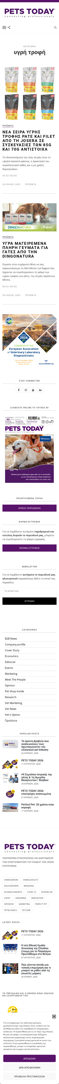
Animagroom (11, 879)
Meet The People (15, 679)
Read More (9, 175)
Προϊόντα (8, 126)
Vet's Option (12, 714)
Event (7, 898)
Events (9, 668)
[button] (54, 1016)
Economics (11, 656)
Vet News (10, 709)
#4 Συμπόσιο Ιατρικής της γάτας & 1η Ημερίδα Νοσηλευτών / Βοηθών (36, 777)
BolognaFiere (11, 885)
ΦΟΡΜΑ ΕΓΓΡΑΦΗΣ (29, 547)
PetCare (26, 910)
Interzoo (9, 904)
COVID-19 (31, 892)
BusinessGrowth (13, 892)
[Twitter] (33, 390)
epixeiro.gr (46, 892)
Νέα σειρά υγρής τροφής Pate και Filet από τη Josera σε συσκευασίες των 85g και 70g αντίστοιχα (28, 141)
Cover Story (12, 650)
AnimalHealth (30, 879)
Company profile (15, 644)
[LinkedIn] (40, 390)
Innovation (37, 898)
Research (10, 697)
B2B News (11, 638)
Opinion (10, 685)
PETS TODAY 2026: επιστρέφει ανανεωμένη (36, 792)
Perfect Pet (41, 904)
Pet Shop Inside (14, 691)
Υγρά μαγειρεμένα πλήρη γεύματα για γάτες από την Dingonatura (25, 250)
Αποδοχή (29, 1058)
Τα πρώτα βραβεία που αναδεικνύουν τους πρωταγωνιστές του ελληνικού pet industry (35, 745)
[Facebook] (19, 390)
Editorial (10, 662)
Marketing (11, 674)
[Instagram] (26, 390)
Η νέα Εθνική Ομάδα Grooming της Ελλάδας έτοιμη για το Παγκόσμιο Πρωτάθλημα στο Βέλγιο (36, 950)
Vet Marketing (13, 703)
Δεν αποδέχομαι (29, 1067)
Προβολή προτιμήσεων (29, 1076)
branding (29, 885)
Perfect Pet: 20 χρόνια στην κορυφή (37, 806)
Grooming (20, 898)
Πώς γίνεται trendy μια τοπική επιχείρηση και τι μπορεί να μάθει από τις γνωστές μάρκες (36, 969)
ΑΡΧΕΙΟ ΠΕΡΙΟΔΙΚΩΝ (29, 508)
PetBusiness (10, 910)
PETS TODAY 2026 (32, 760)
